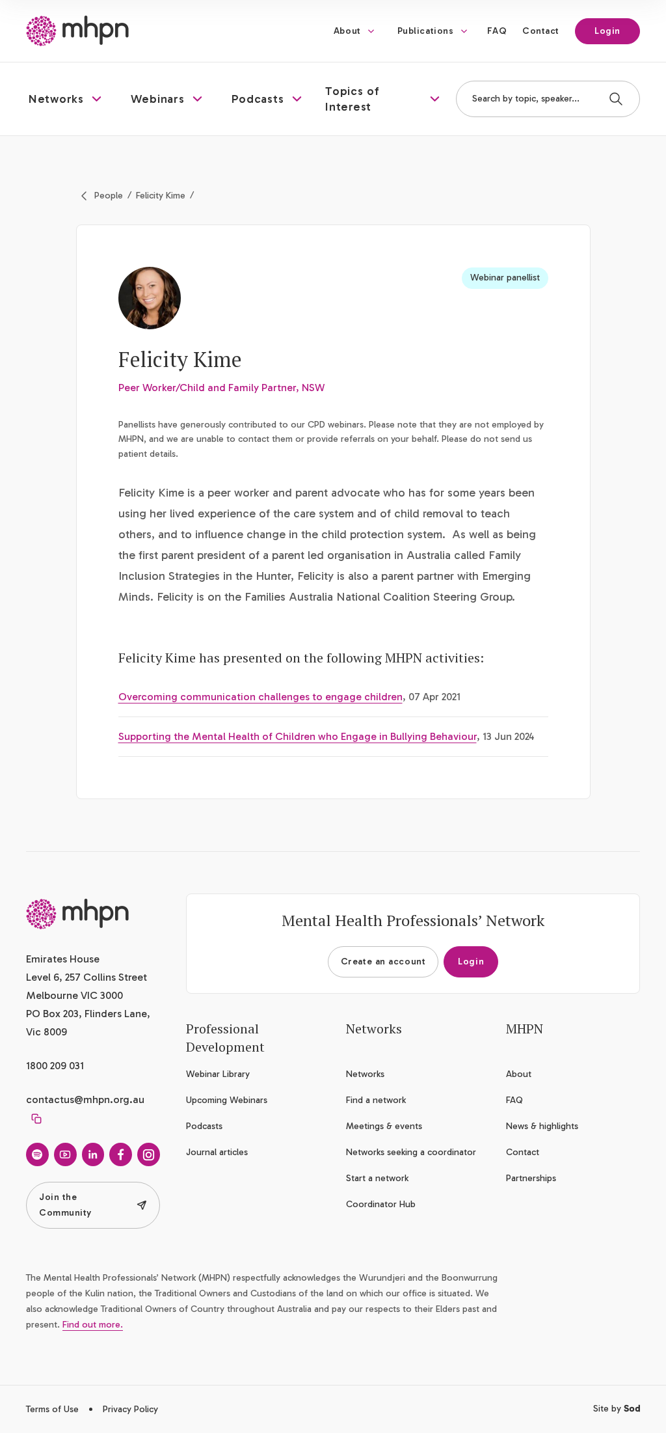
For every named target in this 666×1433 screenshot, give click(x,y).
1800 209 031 (55, 1065)
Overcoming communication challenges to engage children (260, 696)
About (347, 30)
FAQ (497, 30)
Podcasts (204, 1126)
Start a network (377, 1178)
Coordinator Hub (381, 1204)
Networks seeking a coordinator (411, 1152)
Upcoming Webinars (226, 1100)
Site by (616, 1408)
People (108, 195)
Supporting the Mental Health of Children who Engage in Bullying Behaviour (297, 736)
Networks (365, 1074)
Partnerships (531, 1178)
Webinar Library (218, 1074)
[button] (66, 99)
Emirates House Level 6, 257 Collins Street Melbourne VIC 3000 (86, 977)
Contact (540, 30)
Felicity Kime (160, 195)
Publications (425, 30)
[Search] (616, 99)
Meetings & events (384, 1126)
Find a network (376, 1100)
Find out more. (92, 1324)
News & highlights (542, 1126)
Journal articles (217, 1152)
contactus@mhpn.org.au (85, 1099)
